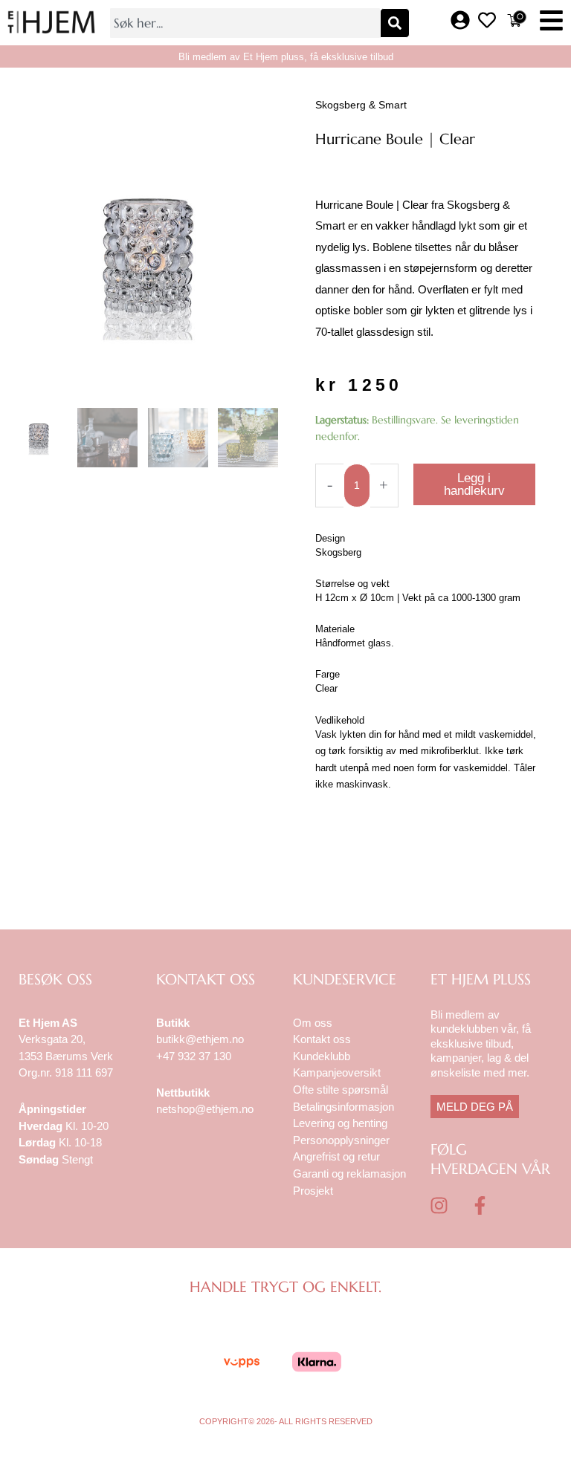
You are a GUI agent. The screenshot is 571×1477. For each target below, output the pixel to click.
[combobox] (244, 23)
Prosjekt (313, 1190)
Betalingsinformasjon (345, 1106)
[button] (551, 22)
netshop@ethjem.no (205, 1109)
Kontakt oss (322, 1039)
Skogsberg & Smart (361, 105)
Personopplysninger (341, 1140)
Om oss (312, 1022)
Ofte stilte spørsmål (340, 1089)
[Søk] (395, 23)
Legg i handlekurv (474, 484)
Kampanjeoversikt (337, 1072)
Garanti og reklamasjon (349, 1173)
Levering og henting (341, 1123)
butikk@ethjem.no (200, 1039)
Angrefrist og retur (336, 1156)
